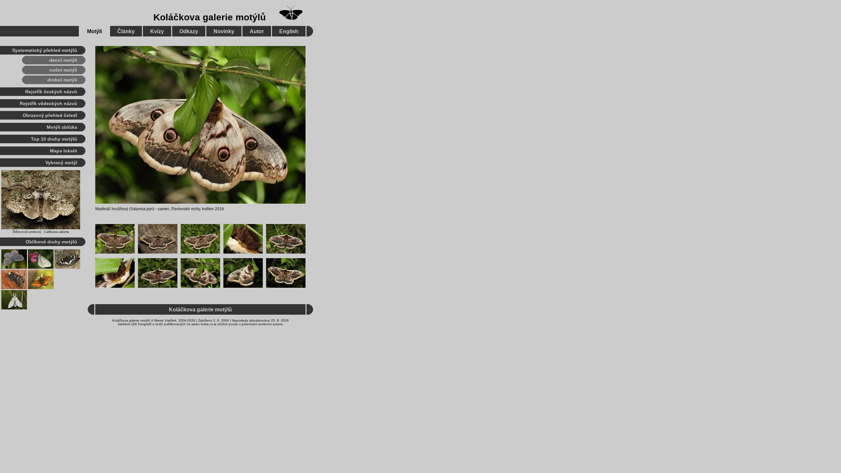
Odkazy (188, 31)
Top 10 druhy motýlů (54, 139)
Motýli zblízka (62, 127)
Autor (257, 31)
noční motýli (63, 70)
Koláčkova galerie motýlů (209, 17)
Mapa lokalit (63, 150)
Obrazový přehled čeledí (50, 115)
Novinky (224, 31)
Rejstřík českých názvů (51, 91)
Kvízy (157, 31)
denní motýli (63, 60)
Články (126, 31)
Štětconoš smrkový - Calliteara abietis (40, 232)
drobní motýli (62, 79)
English (288, 31)
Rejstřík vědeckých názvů (48, 103)
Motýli (94, 31)
